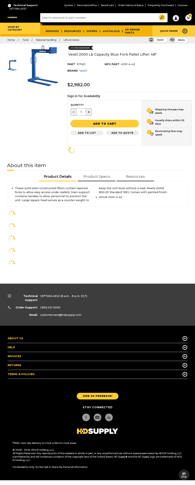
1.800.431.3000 (50, 307)
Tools (25, 39)
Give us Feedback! (97, 396)
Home (11, 39)
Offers (91, 31)
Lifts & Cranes (71, 39)
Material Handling (46, 39)
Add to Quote (122, 132)
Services (52, 31)
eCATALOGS (111, 31)
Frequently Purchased (161, 5)
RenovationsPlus (87, 5)
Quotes (68, 5)
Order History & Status (131, 5)
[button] (161, 17)
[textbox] (81, 112)
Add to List (87, 132)
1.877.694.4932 (50, 296)
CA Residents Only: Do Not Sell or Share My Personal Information (50, 467)
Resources (72, 31)
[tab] (58, 176)
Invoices (182, 5)
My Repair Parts (132, 31)
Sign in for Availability (83, 96)
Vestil (83, 70)
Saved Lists (107, 5)
